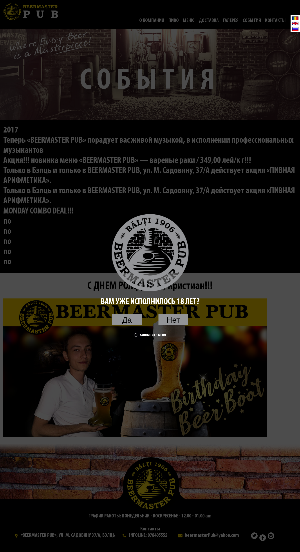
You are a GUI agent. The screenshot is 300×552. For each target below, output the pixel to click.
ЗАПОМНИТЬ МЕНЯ (152, 335)
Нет (173, 319)
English (295, 23)
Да (127, 319)
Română (295, 18)
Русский (295, 29)
